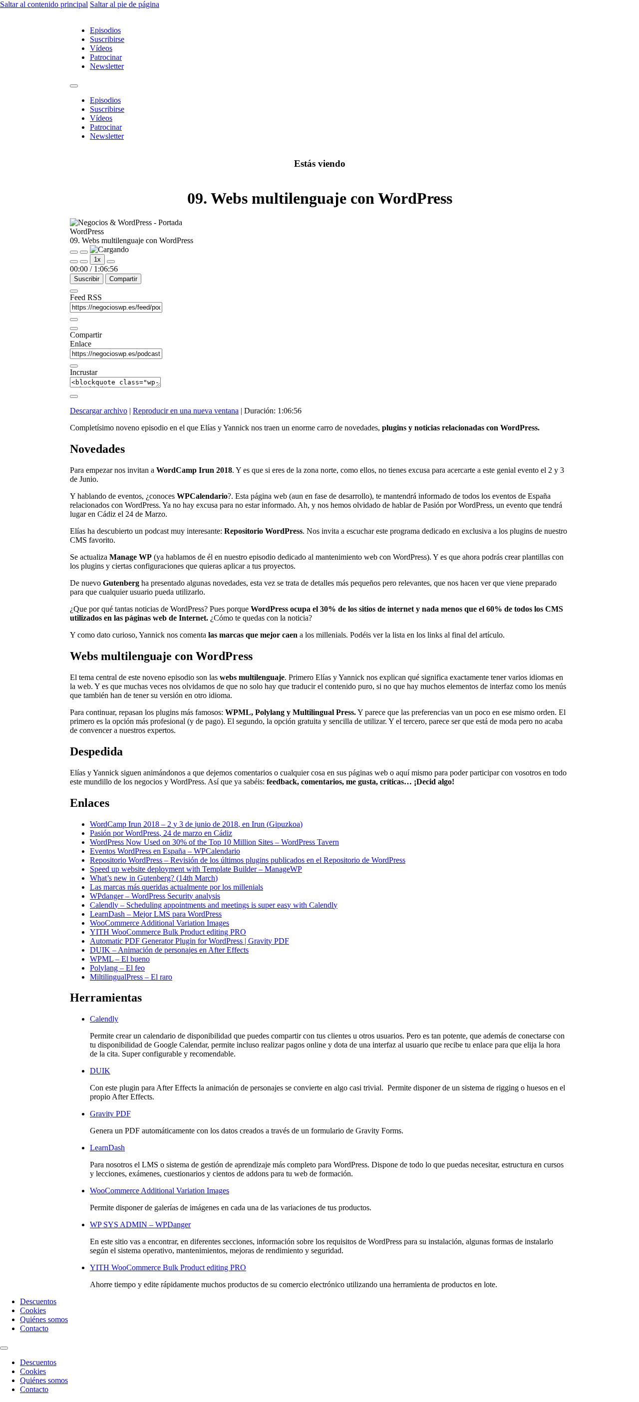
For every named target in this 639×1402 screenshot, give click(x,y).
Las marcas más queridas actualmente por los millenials (176, 887)
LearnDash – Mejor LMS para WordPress (156, 914)
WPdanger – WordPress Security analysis (155, 896)
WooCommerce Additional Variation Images (159, 923)
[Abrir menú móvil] (74, 85)
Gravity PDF (110, 1113)
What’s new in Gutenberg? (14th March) (154, 878)
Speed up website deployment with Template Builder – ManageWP (196, 869)
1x (97, 259)
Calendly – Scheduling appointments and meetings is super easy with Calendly (213, 905)
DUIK (100, 1070)
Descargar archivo (98, 410)
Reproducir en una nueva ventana (186, 410)
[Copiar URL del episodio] (74, 365)
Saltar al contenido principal (44, 4)
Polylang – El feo (117, 968)
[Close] (74, 291)
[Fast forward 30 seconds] (111, 261)
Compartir (123, 279)
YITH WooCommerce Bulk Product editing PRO (168, 932)
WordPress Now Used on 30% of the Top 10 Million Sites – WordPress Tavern (214, 842)
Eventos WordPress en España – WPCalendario (165, 851)
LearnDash (107, 1147)
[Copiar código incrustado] (74, 396)
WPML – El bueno (120, 959)
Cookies (33, 1310)
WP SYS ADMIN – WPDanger (140, 1224)
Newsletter (107, 66)
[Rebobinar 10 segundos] (84, 261)
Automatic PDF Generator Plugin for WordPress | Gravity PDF (189, 941)
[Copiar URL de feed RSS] (74, 319)
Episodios (105, 30)
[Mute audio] (74, 261)
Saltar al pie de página (124, 4)
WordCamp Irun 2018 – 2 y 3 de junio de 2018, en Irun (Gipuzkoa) (196, 824)
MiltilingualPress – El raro (131, 977)
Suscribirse (107, 39)
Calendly (104, 1019)
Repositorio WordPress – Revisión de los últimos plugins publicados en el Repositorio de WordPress (247, 860)
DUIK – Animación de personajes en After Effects (169, 950)
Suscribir (86, 279)
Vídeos (101, 48)
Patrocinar (106, 57)
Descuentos (38, 1301)
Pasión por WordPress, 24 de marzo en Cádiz (161, 833)
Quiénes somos (44, 1319)
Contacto (34, 1328)
